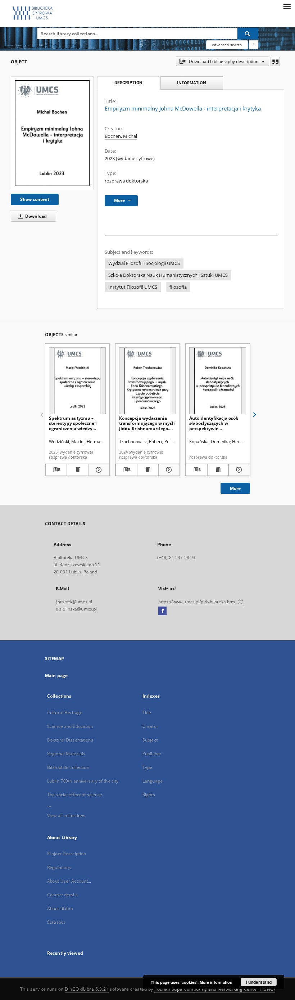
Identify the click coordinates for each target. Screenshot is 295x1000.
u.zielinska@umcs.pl (76, 609)
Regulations (59, 867)
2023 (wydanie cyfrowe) (130, 159)
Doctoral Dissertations (70, 740)
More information (216, 982)
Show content (34, 199)
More (235, 488)
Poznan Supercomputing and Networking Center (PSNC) (214, 989)
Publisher (152, 754)
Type (147, 767)
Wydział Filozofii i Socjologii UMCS (144, 263)
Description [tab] (128, 82)
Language (152, 781)
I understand (259, 982)
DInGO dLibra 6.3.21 (87, 989)
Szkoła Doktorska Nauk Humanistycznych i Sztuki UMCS (168, 275)
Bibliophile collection (68, 767)
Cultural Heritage (64, 713)
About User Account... (69, 881)
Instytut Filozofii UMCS (132, 287)
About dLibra (60, 908)
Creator (150, 726)
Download (35, 216)
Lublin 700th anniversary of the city (82, 781)
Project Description (66, 854)
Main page (56, 675)
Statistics (56, 922)
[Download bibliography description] (56, 469)
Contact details (62, 895)
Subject (150, 740)
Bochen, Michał (121, 136)
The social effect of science (74, 795)
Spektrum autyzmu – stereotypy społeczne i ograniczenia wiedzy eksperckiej (73, 423)
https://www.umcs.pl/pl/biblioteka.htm (197, 602)
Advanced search (227, 44)
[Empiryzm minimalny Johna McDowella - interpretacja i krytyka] (52, 133)
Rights (148, 795)
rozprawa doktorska (126, 181)
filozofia (178, 287)
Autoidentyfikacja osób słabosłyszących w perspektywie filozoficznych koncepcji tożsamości (214, 423)
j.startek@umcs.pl (74, 602)
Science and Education (70, 726)
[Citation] (275, 61)
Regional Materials (66, 754)
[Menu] (286, 6)
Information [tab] (191, 82)
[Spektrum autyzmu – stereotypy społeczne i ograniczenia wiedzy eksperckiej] (77, 381)
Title (146, 713)
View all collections (66, 815)
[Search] (247, 33)
